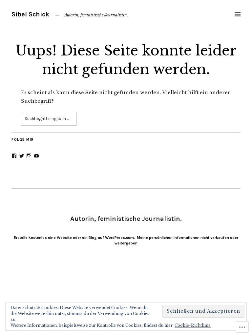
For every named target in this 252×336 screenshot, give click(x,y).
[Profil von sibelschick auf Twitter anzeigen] (21, 155)
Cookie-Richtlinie (193, 325)
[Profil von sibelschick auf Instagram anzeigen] (29, 155)
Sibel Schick (30, 14)
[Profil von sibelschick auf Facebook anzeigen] (14, 155)
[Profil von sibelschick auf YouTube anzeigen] (36, 155)
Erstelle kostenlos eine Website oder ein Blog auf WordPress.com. (74, 237)
